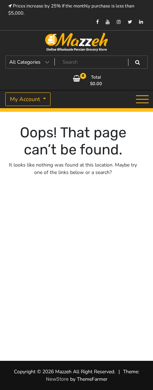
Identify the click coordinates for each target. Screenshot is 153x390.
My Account (26, 99)
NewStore (57, 379)
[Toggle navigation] (142, 99)
